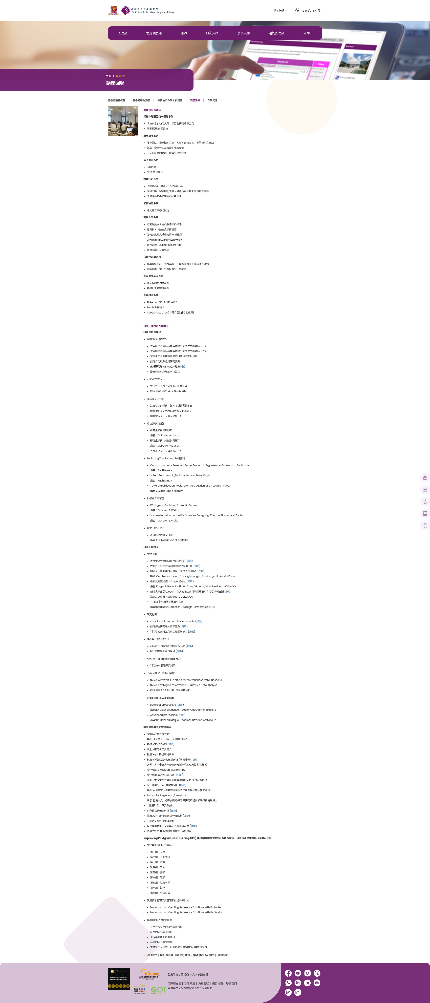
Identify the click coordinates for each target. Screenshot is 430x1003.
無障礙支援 (174, 984)
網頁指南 (217, 984)
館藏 (184, 33)
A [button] (303, 11)
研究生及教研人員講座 (170, 100)
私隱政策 (189, 984)
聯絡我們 (231, 984)
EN (314, 11)
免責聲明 (203, 984)
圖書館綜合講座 (141, 100)
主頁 (108, 76)
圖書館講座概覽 (116, 100)
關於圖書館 (277, 33)
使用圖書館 (154, 33)
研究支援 (212, 33)
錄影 (181, 366)
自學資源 (212, 100)
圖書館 (122, 33)
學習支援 (243, 33)
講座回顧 (195, 100)
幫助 (306, 33)
